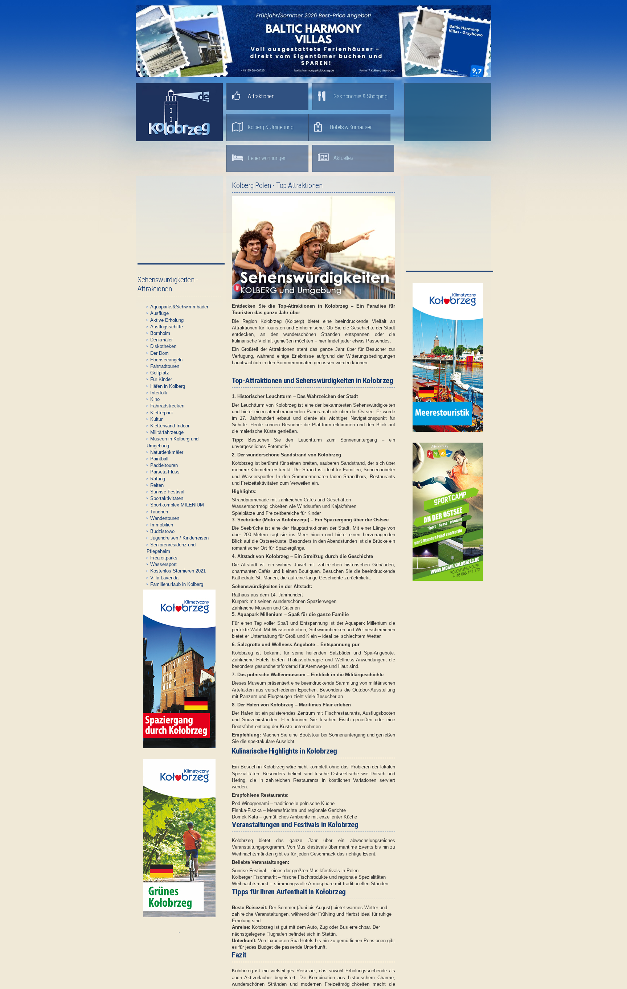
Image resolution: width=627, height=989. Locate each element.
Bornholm (160, 333)
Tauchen (159, 511)
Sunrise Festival (167, 491)
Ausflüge (159, 313)
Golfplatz (159, 373)
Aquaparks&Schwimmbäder (179, 306)
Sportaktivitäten (166, 498)
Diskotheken (163, 346)
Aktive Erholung (167, 320)
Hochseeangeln (166, 359)
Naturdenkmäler (166, 452)
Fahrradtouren (164, 366)
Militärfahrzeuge (167, 432)
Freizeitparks (163, 558)
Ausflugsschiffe (166, 326)
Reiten (157, 485)
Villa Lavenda (164, 577)
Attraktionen (261, 96)
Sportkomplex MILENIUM (177, 505)
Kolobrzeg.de (179, 112)
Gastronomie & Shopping (360, 96)
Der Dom (159, 353)
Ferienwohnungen (267, 158)
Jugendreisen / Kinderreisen (179, 538)
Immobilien (161, 525)
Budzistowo (162, 531)
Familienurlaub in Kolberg (176, 584)
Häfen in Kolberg (167, 386)
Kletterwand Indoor (169, 425)
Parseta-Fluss (165, 472)
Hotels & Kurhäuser (351, 127)
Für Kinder (161, 379)
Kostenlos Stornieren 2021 (178, 571)
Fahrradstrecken (167, 406)
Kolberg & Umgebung (270, 127)
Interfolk (158, 392)
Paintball (159, 458)
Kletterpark (161, 412)
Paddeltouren (164, 465)
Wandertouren (164, 518)
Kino (155, 399)
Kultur (156, 419)
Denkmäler (161, 339)
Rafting (157, 478)
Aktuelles (343, 158)
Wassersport (163, 564)
